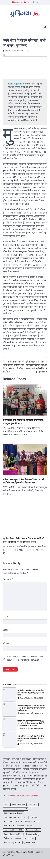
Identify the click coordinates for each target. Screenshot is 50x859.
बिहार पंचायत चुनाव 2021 (12, 842)
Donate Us (18, 2)
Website (6, 643)
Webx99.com (8, 855)
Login (28, 2)
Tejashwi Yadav (32, 834)
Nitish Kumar (9, 826)
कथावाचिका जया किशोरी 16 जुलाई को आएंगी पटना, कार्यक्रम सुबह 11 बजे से (23, 422)
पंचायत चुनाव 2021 (21, 838)
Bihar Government (18, 805)
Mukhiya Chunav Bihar (13, 821)
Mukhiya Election (32, 821)
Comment (8, 579)
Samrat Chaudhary (33, 830)
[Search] (45, 27)
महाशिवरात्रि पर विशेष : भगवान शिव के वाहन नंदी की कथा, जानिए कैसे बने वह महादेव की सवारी (23, 540)
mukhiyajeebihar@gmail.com (26, 795)
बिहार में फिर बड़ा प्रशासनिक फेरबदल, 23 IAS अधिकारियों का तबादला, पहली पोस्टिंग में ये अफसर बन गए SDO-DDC (31, 723)
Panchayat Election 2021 (13, 830)
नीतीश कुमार (8, 838)
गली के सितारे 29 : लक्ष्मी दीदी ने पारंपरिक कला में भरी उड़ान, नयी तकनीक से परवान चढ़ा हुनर (31, 738)
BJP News (34, 817)
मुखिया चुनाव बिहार (29, 842)
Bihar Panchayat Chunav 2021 (15, 809)
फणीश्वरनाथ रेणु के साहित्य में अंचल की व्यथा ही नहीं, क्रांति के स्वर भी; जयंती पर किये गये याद (23, 481)
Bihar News (33, 805)
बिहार (32, 838)
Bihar (6, 805)
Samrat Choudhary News (13, 834)
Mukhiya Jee (25, 852)
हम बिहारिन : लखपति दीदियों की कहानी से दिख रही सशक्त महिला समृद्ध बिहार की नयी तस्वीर (31, 693)
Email (6, 630)
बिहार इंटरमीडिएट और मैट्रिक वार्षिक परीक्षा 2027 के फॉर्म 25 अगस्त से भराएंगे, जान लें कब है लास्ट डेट (31, 708)
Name (6, 616)
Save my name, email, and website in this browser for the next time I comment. (25, 658)
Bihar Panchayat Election (13, 813)
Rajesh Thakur (10, 51)
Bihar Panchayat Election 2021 (15, 817)
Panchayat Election (24, 826)
